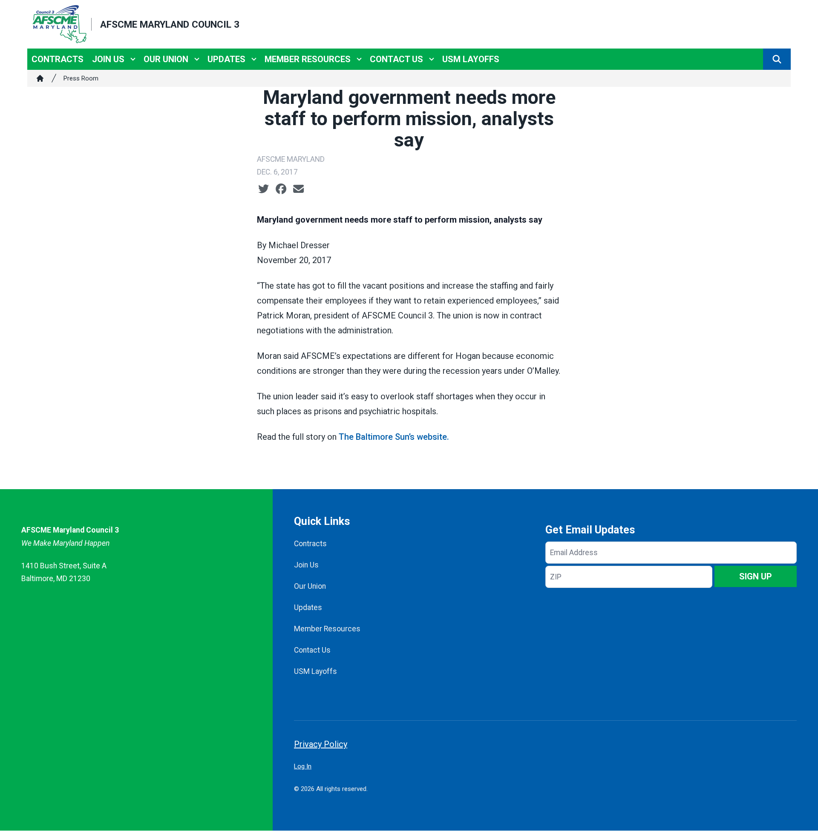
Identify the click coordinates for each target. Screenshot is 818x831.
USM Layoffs (470, 59)
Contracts (58, 59)
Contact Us (396, 59)
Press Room (80, 78)
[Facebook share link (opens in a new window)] (281, 189)
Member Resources (308, 59)
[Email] (298, 189)
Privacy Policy (320, 744)
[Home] (40, 78)
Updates (226, 59)
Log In (302, 766)
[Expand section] (133, 59)
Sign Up (755, 576)
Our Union (166, 59)
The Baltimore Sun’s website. (394, 437)
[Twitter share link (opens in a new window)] (263, 189)
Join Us (108, 59)
